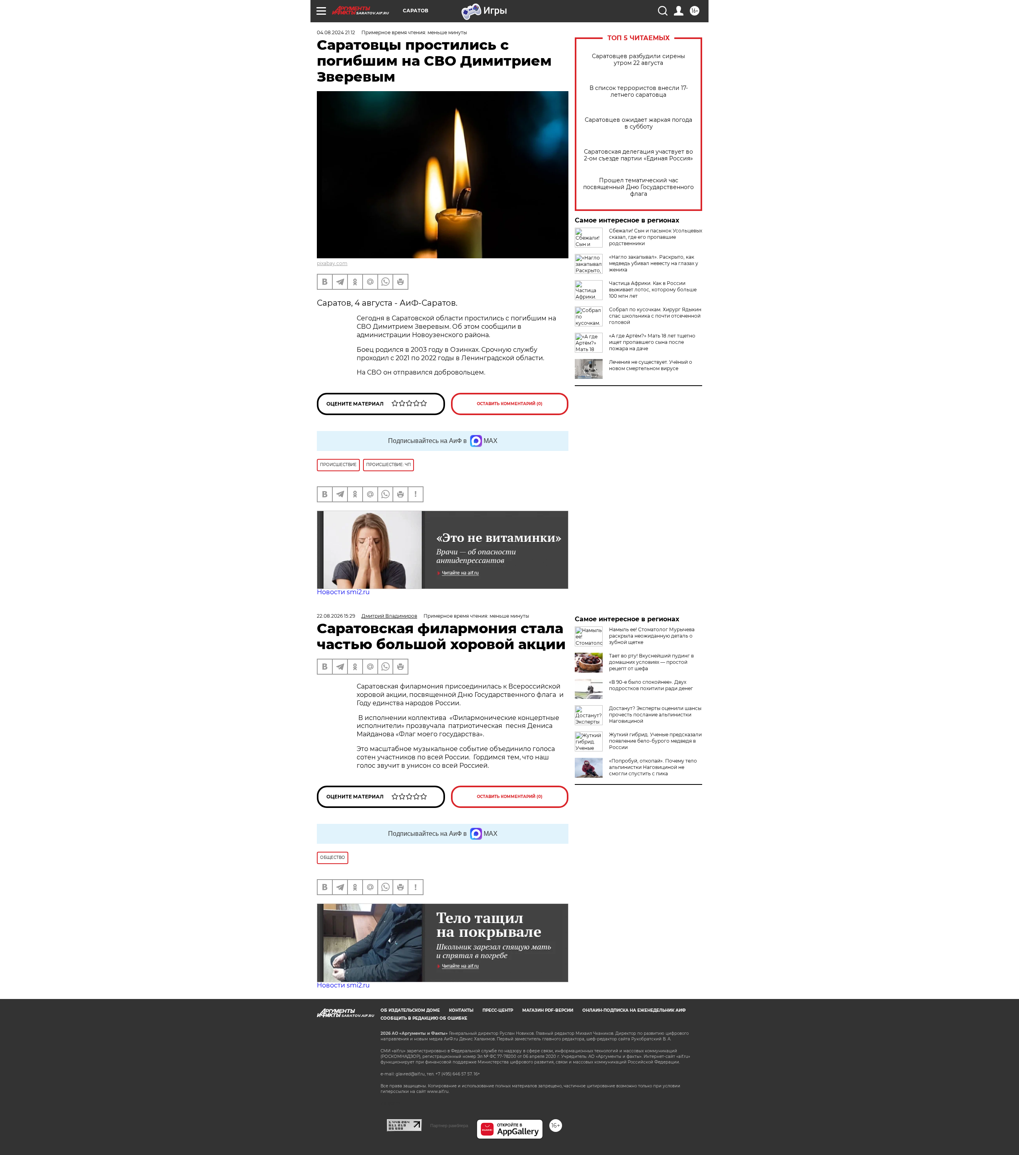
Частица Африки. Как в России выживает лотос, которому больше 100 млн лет (653, 289)
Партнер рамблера (449, 1125)
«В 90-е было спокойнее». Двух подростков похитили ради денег (651, 685)
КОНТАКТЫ (461, 1010)
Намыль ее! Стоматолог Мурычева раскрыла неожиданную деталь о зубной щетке (652, 635)
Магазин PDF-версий (547, 1010)
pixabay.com (332, 263)
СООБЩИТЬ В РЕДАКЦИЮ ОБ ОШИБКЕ (424, 1018)
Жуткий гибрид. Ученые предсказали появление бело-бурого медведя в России (655, 741)
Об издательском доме (410, 1010)
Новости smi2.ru (343, 592)
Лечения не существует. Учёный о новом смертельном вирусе (650, 365)
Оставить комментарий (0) (510, 403)
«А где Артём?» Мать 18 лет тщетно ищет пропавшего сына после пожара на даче (652, 342)
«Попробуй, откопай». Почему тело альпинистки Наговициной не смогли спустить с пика (653, 767)
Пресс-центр (497, 1010)
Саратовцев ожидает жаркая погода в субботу (638, 123)
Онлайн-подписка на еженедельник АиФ (634, 1010)
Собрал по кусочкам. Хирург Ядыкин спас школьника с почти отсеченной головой (655, 315)
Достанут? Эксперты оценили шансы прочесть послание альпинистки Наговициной (655, 714)
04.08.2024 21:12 (336, 32)
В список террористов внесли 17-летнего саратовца (639, 91)
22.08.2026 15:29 (336, 616)
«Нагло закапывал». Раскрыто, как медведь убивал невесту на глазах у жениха (653, 263)
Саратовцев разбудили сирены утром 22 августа (638, 59)
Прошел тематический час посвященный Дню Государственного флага (638, 187)
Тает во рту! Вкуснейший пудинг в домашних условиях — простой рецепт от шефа (651, 662)
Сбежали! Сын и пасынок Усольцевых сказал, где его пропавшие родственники (655, 237)
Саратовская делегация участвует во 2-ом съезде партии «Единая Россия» (638, 155)
